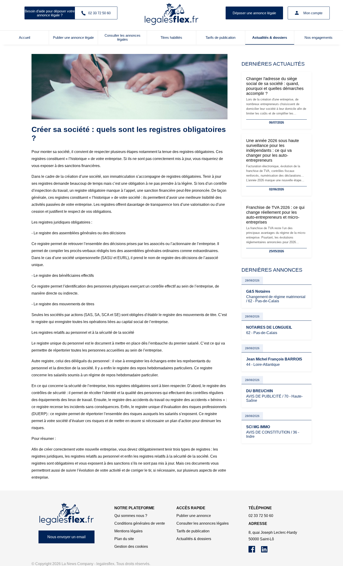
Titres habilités (171, 37)
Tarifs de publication (220, 37)
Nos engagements (318, 37)
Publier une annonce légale (73, 37)
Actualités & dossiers (269, 37)
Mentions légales (128, 531)
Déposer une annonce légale (254, 13)
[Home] (66, 514)
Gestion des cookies (131, 546)
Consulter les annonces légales (122, 37)
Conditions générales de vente (139, 523)
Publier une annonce (193, 516)
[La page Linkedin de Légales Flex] (266, 551)
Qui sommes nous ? (130, 516)
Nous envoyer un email (66, 537)
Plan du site (124, 539)
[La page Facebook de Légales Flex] (254, 551)
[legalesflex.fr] (171, 13)
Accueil (24, 37)
